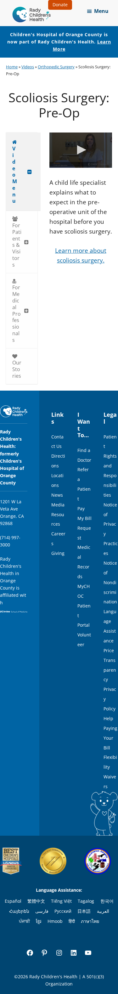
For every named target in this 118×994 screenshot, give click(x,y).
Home (12, 67)
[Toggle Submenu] (30, 172)
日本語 (84, 911)
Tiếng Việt (61, 901)
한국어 (107, 901)
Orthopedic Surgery (56, 67)
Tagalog (86, 901)
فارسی (41, 911)
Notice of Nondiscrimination (110, 582)
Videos (27, 67)
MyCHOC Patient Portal (84, 605)
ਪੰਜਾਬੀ (24, 921)
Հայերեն (19, 911)
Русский (62, 911)
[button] (80, 150)
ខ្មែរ (38, 921)
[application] (80, 150)
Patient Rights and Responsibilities (110, 466)
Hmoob (55, 921)
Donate (60, 5)
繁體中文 (36, 901)
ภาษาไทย (90, 921)
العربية (103, 911)
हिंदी (72, 921)
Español (13, 901)
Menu (101, 11)
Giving (58, 553)
